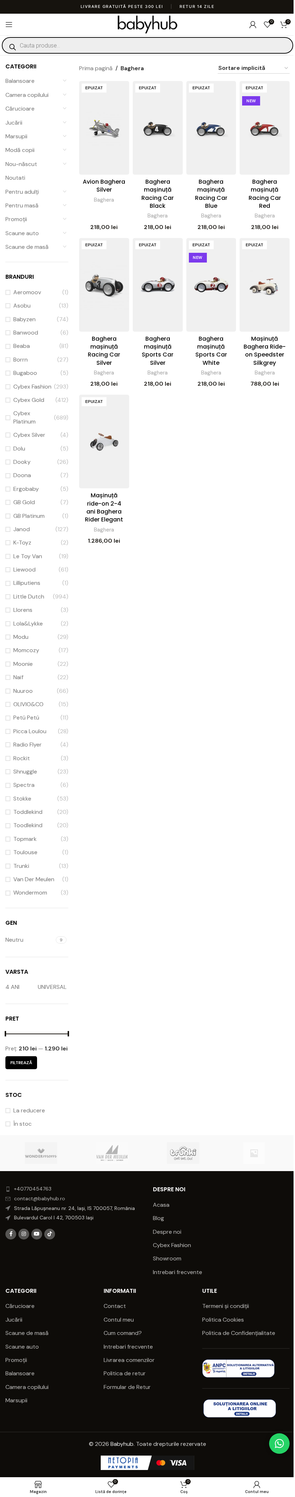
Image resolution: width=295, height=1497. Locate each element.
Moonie (23, 664)
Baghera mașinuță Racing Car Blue (211, 194)
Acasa (161, 1205)
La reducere (29, 1110)
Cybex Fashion (32, 386)
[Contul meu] (253, 24)
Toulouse (25, 852)
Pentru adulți (22, 192)
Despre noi (167, 1232)
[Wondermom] (40, 1153)
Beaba (21, 346)
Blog (158, 1218)
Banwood (25, 332)
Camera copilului (27, 95)
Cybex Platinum (24, 417)
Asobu (22, 305)
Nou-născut (21, 164)
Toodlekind (27, 825)
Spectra (24, 785)
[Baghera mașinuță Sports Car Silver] (158, 285)
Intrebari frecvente (177, 1272)
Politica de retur (125, 1373)
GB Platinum (29, 516)
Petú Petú (26, 717)
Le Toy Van (27, 556)
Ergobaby (26, 489)
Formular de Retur (127, 1387)
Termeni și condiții (225, 1306)
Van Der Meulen (33, 879)
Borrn (20, 359)
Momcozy (26, 650)
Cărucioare (20, 108)
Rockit (21, 758)
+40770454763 (32, 1189)
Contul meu (119, 1319)
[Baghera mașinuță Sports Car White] (211, 285)
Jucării (13, 122)
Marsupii (16, 136)
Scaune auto (22, 233)
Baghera (104, 199)
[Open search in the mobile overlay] (147, 45)
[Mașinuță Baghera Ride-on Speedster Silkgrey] (265, 285)
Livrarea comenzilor (129, 1360)
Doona (22, 475)
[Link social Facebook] (10, 1234)
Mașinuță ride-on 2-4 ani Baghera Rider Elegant (104, 507)
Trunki (21, 866)
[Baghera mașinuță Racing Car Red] (265, 128)
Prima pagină (96, 68)
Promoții (16, 219)
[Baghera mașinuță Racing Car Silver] (104, 285)
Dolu (19, 448)
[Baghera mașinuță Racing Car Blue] (211, 128)
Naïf (18, 677)
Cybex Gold (28, 400)
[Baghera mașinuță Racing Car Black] (158, 128)
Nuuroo (23, 691)
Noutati (15, 177)
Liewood (24, 569)
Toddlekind (27, 812)
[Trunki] (183, 1153)
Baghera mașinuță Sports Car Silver (157, 351)
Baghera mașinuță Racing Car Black (157, 194)
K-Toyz (22, 542)
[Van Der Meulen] (112, 1153)
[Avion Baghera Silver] (104, 128)
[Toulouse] (253, 1153)
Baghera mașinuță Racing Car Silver (104, 351)
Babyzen (24, 319)
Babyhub (121, 1444)
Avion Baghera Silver (104, 186)
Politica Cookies (223, 1319)
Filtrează (21, 1063)
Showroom (167, 1258)
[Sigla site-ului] (148, 24)
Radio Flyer (27, 744)
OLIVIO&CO (28, 704)
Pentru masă (21, 205)
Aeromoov (27, 292)
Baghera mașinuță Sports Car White (211, 351)
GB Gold (24, 502)
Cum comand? (123, 1333)
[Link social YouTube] (36, 1234)
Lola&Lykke (28, 623)
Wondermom (30, 892)
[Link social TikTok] (49, 1234)
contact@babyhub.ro (39, 1198)
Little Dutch (28, 596)
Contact (115, 1306)
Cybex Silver (29, 435)
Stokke (22, 798)
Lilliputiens (26, 583)
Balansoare (20, 81)
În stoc (22, 1124)
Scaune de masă (27, 247)
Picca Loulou (29, 731)
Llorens (22, 610)
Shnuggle (25, 771)
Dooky (22, 462)
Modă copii (20, 150)
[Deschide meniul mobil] (9, 24)
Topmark (25, 839)
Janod (21, 529)
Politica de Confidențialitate (239, 1333)
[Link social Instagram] (23, 1234)
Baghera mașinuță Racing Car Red (265, 194)
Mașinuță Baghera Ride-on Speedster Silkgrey (265, 351)
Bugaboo (25, 373)
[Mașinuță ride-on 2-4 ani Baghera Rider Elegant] (104, 441)
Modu (20, 637)
